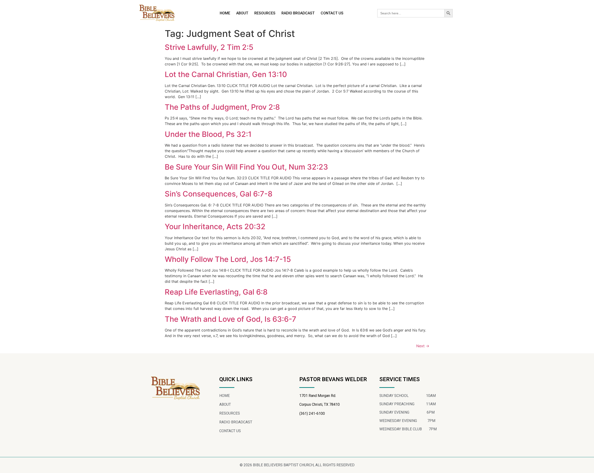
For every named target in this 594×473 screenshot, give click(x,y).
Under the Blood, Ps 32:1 (208, 134)
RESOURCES (264, 13)
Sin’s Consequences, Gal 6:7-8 (218, 193)
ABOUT (242, 13)
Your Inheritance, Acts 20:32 (215, 226)
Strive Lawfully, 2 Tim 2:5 (209, 47)
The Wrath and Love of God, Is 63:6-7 (230, 319)
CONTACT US (332, 13)
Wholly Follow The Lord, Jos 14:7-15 (228, 259)
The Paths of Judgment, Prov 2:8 (222, 107)
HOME (225, 13)
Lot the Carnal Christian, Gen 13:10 (226, 74)
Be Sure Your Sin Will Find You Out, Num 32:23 (246, 166)
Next (422, 346)
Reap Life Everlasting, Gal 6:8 (216, 291)
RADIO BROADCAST (298, 13)
